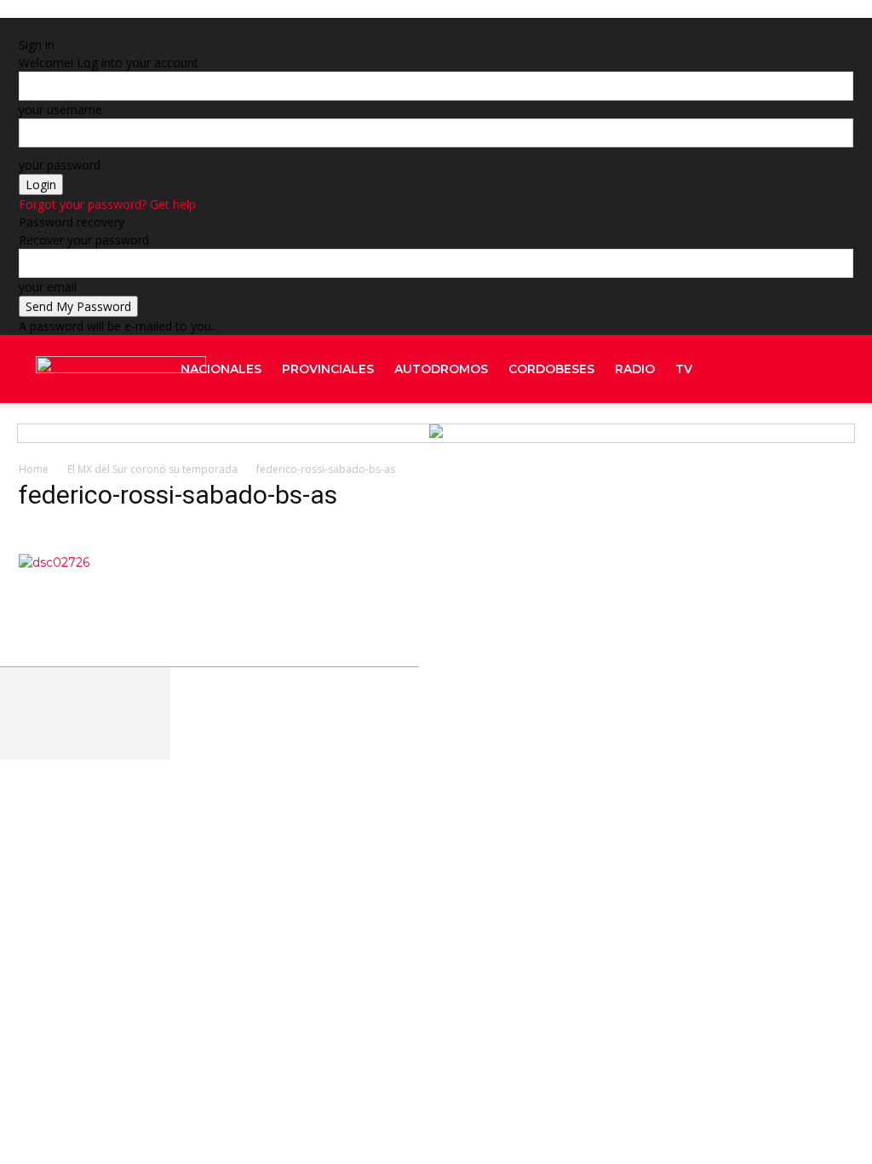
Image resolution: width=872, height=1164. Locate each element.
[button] (832, 370)
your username (60, 109)
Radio (635, 369)
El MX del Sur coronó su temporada (152, 469)
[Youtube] (832, 437)
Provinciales (328, 369)
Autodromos (441, 369)
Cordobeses (551, 369)
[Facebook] (786, 369)
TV (683, 369)
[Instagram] (787, 437)
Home (34, 469)
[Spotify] (803, 437)
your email (48, 287)
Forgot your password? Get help (107, 204)
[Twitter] (818, 437)
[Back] (229, 27)
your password (59, 165)
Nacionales (221, 369)
